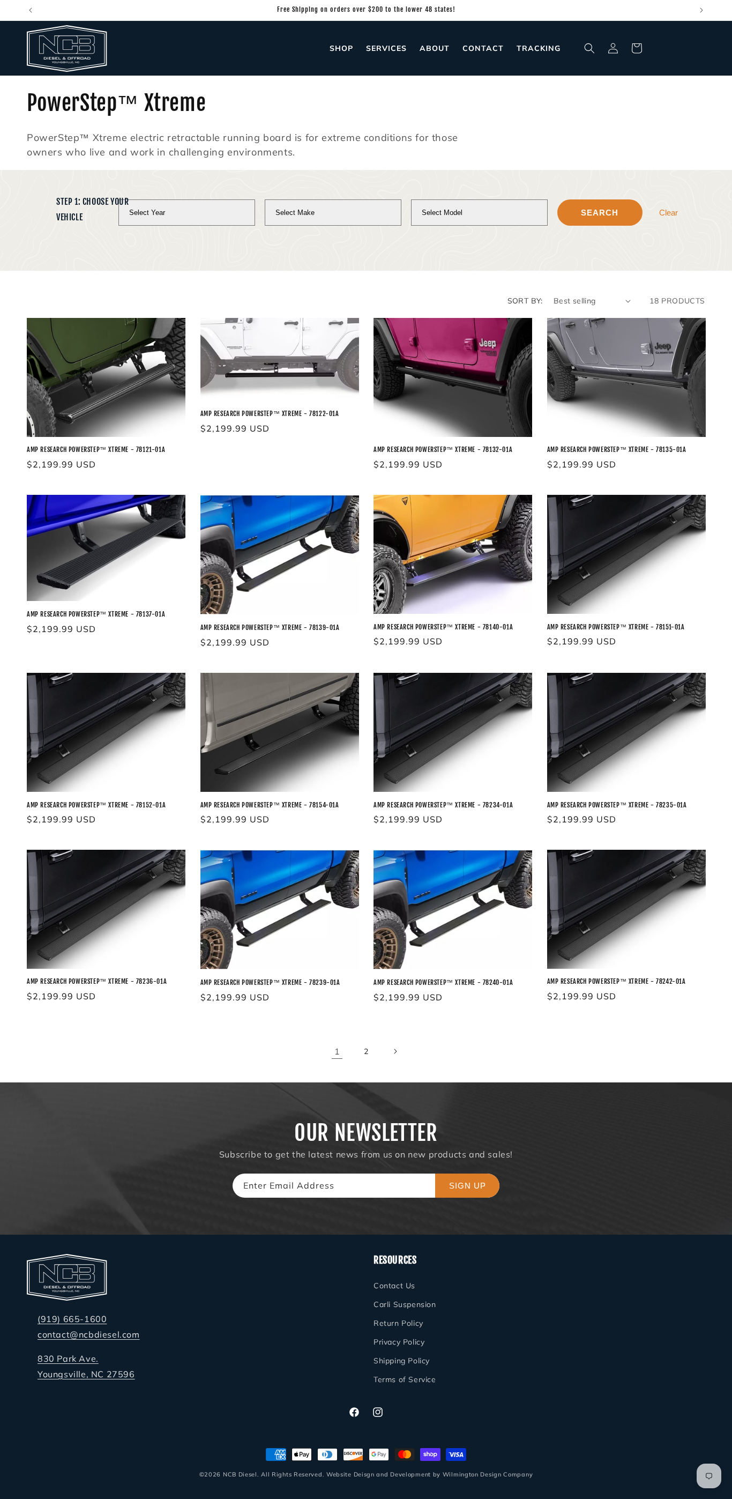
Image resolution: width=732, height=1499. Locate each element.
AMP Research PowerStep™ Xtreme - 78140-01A (443, 627)
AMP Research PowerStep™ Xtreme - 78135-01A (616, 450)
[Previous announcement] (30, 10)
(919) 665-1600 (72, 1319)
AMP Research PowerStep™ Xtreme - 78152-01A (96, 805)
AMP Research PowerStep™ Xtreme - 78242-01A (616, 982)
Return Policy (398, 1323)
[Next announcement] (701, 10)
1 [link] (337, 1051)
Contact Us (394, 1285)
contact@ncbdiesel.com (89, 1334)
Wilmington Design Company (488, 1474)
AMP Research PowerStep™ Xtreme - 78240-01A (443, 983)
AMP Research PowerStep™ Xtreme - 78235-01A (617, 805)
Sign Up (467, 1185)
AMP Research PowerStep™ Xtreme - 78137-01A (96, 614)
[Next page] (395, 1051)
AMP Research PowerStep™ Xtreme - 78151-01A (616, 627)
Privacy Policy (399, 1342)
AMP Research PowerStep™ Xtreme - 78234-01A (443, 805)
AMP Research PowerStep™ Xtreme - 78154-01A (269, 805)
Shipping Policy (402, 1361)
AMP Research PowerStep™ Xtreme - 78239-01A (270, 983)
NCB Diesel (240, 1474)
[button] (589, 48)
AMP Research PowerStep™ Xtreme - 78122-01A (269, 414)
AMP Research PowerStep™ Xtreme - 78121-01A (96, 450)
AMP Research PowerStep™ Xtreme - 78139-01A (270, 628)
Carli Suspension (405, 1304)
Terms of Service (405, 1379)
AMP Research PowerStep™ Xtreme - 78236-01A (97, 982)
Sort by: (525, 301)
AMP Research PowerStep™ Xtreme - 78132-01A (443, 450)
